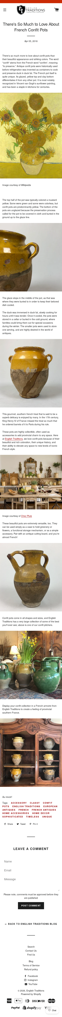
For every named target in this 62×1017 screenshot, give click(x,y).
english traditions (26, 806)
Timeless (32, 816)
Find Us (31, 954)
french (24, 809)
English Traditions (14, 438)
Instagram (32, 979)
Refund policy (31, 969)
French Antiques (44, 809)
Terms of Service (31, 965)
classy (35, 802)
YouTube (32, 984)
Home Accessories (15, 813)
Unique (47, 816)
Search (31, 946)
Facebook (32, 976)
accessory (19, 802)
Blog (31, 961)
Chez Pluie (26, 515)
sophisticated (12, 816)
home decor (41, 813)
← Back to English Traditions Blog (31, 923)
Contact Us (31, 950)
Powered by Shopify (31, 994)
